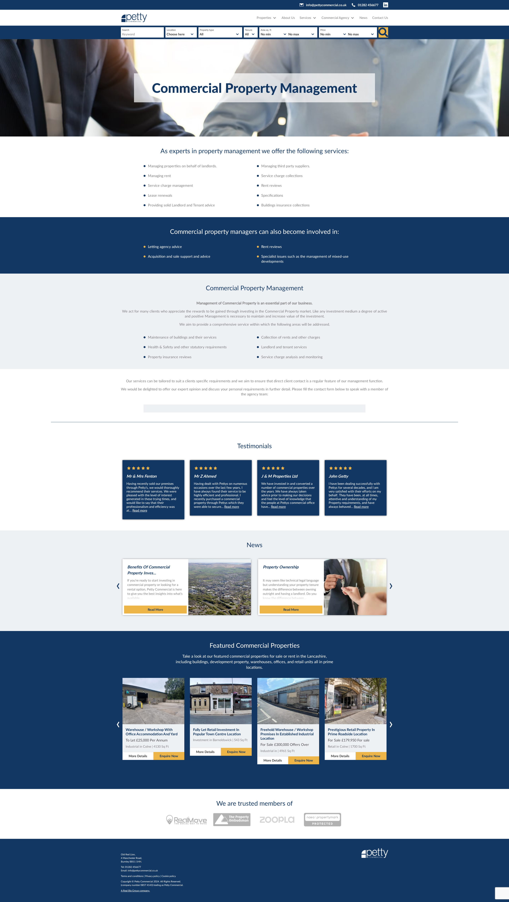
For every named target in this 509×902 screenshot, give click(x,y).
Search (125, 29)
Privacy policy (152, 876)
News (363, 17)
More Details (138, 756)
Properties (264, 17)
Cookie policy (168, 876)
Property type (207, 29)
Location (171, 29)
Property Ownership (280, 566)
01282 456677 (368, 5)
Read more (139, 510)
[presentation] (118, 581)
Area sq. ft (266, 29)
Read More (155, 609)
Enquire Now (169, 756)
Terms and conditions (132, 876)
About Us (288, 17)
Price (322, 29)
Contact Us (380, 17)
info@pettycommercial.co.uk (326, 5)
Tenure (248, 29)
